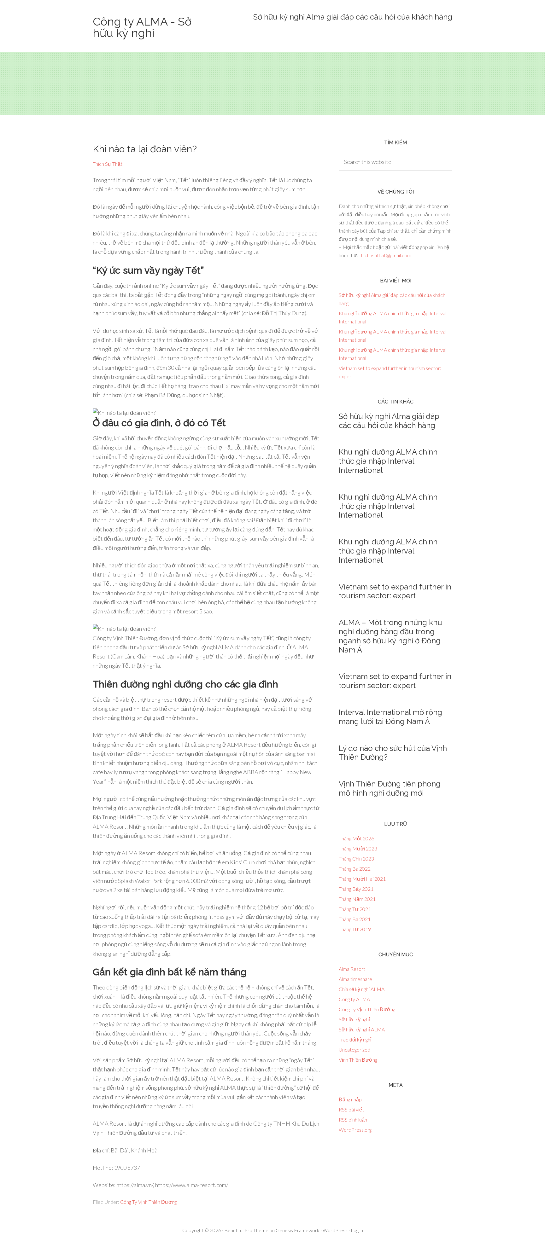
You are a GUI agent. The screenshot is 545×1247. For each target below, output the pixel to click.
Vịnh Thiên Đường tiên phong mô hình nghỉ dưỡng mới (390, 788)
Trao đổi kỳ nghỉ (355, 1039)
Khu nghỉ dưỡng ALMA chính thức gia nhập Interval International (388, 461)
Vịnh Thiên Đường (358, 1060)
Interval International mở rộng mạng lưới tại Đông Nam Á (390, 717)
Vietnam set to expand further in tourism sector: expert (395, 591)
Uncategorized (354, 1050)
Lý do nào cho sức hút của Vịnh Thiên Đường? (393, 753)
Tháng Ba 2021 (355, 919)
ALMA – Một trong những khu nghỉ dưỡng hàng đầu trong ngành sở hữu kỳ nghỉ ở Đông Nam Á (390, 636)
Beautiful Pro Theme (246, 1230)
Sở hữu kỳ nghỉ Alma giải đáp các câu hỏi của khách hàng (352, 16)
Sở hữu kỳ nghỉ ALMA (362, 1029)
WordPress (335, 1230)
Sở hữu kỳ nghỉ (354, 1019)
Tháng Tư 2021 (355, 909)
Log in (357, 1230)
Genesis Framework (297, 1230)
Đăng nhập (350, 1099)
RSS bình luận (353, 1119)
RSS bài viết (351, 1109)
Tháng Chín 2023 (356, 858)
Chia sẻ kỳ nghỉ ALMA (361, 989)
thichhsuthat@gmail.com (385, 255)
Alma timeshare (355, 979)
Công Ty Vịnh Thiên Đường (148, 1202)
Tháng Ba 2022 (355, 869)
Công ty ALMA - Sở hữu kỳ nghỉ (142, 27)
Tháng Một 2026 (356, 838)
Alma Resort (352, 969)
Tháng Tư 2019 (355, 929)
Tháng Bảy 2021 (356, 889)
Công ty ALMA (354, 999)
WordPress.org (355, 1130)
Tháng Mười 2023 (358, 848)
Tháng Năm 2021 (357, 899)
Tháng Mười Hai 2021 (362, 879)
